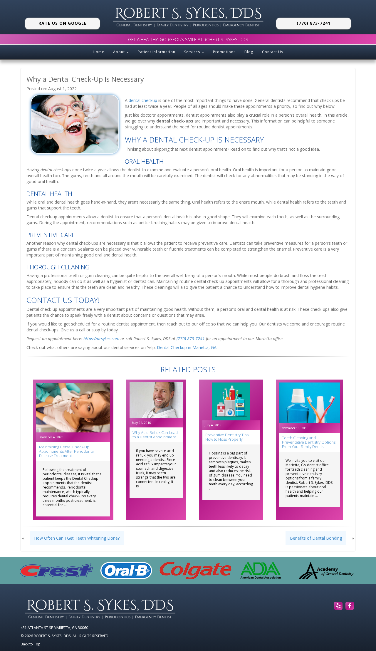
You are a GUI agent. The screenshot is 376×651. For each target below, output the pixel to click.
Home (98, 51)
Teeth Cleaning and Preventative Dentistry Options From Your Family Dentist (308, 442)
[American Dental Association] (261, 570)
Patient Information (156, 51)
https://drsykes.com (101, 338)
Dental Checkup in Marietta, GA (186, 347)
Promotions (224, 51)
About (119, 51)
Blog (248, 51)
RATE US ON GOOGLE (62, 23)
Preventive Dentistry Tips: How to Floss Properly (227, 437)
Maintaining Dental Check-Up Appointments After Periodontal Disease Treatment (67, 451)
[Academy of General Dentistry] (326, 570)
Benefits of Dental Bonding (316, 538)
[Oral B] (126, 570)
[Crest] (56, 570)
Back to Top (31, 644)
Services (192, 51)
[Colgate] (195, 570)
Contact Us (272, 51)
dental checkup (143, 100)
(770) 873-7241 (313, 23)
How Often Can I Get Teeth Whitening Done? (77, 538)
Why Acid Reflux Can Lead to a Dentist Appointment (155, 434)
